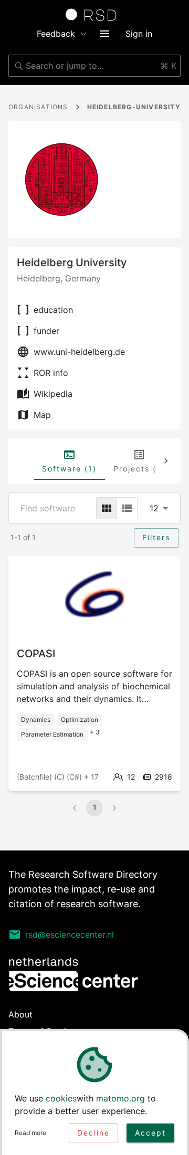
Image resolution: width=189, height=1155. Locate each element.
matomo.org (120, 1098)
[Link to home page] (94, 14)
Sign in (138, 33)
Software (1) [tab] (69, 468)
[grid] (106, 508)
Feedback (56, 33)
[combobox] (94, 66)
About (20, 1014)
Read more (30, 1133)
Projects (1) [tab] (139, 468)
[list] (127, 508)
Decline (93, 1132)
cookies (61, 1098)
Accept (150, 1132)
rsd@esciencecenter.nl (69, 934)
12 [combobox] (154, 508)
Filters (156, 537)
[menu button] (104, 33)
